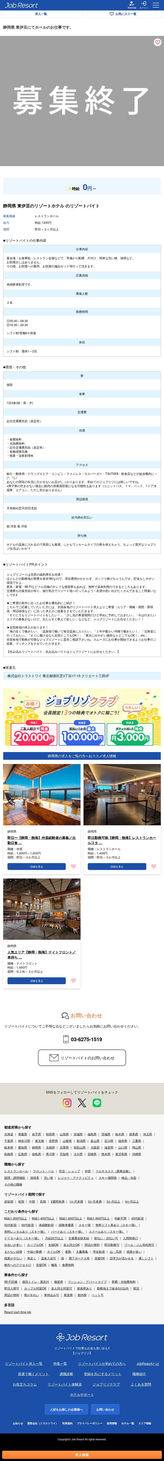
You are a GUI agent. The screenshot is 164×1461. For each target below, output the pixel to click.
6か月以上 (132, 1201)
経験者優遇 (66, 1225)
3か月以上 (113, 1201)
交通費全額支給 (78, 1238)
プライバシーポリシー (89, 1423)
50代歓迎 (10, 1225)
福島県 (92, 1134)
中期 (32, 1201)
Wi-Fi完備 (10, 1281)
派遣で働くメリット (33, 1373)
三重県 (136, 1141)
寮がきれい (31, 1295)
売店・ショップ (69, 1171)
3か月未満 (95, 1201)
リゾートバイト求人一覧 (23, 1363)
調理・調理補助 (14, 1178)
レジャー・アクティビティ (76, 1178)
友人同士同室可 (61, 1288)
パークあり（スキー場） (67, 1231)
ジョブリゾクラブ (106, 1384)
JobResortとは (148, 1363)
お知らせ (18, 1423)
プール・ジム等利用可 (139, 1245)
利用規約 (67, 1423)
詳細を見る (36, 866)
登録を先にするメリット (103, 1373)
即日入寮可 (11, 1288)
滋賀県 (108, 1147)
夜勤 (68, 1251)
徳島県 (36, 1154)
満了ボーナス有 (79, 1258)
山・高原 (116, 1251)
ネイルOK (53, 1251)
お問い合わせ (105, 1409)
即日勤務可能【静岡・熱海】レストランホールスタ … (122, 840)
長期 (43, 1201)
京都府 (50, 1147)
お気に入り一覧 (126, 14)
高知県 (64, 1154)
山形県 (64, 1134)
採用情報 (112, 1423)
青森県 (22, 1134)
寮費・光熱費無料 (124, 1281)
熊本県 (105, 1154)
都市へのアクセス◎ (17, 1265)
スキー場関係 (108, 1178)
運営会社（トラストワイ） (42, 1423)
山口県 (122, 1147)
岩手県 (36, 1134)
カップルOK (35, 1245)
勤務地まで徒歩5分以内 (113, 1288)
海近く (31, 1258)
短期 (21, 1201)
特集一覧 (60, 1363)
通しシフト (146, 1258)
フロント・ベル (43, 1171)
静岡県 (36, 1147)
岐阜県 (8, 1147)
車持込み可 (51, 1295)
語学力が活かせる (122, 1258)
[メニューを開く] (156, 5)
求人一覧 (41, 14)
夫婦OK (53, 1245)
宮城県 (78, 1134)
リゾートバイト (85, 205)
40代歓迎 (137, 1218)
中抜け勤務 (34, 1251)
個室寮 (58, 1281)
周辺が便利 (92, 1245)
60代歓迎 (28, 1225)
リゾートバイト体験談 (65, 1384)
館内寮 (82, 1295)
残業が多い (134, 1251)
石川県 (108, 1141)
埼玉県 (147, 1134)
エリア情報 (144, 1423)
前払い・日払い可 (106, 1238)
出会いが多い (13, 1245)
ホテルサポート (82, 1394)
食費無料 (68, 1265)
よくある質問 (141, 1384)
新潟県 (81, 1141)
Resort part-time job (17, 1312)
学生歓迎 (99, 1251)
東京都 (39, 1141)
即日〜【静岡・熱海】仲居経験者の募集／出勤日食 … (41, 840)
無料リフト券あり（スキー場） (116, 1225)
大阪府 (95, 1147)
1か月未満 (76, 1201)
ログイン (143, 7)
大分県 (78, 1154)
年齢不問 (120, 1218)
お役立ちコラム (25, 1384)
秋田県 (50, 1134)
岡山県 (136, 1147)
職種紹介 (139, 1373)
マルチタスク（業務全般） (114, 1171)
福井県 (122, 1141)
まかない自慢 (13, 1251)
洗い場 (48, 1178)
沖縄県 (136, 1154)
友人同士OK (71, 1245)
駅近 (136, 1288)
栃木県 (119, 1134)
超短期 (8, 1201)
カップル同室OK (35, 1288)
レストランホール (16, 1171)
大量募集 (82, 1251)
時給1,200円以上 (15, 1218)
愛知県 (22, 1147)
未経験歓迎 (46, 1225)
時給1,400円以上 (43, 1218)
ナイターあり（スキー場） (22, 1238)
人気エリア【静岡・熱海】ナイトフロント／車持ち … (41, 955)
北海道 (8, 1134)
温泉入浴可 (48, 1258)
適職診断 (66, 1373)
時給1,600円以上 (70, 1218)
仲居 (88, 1171)
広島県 (22, 1154)
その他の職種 (13, 1184)
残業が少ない (13, 1258)
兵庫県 (64, 1147)
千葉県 (8, 1141)
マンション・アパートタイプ (87, 1281)
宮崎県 (92, 1154)
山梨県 (67, 1141)
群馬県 (133, 1134)
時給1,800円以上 (98, 1218)
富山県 (95, 1141)
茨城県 (105, 1134)
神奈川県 (24, 1141)
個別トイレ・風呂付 (35, 1281)
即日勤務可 (111, 1245)
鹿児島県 (121, 1154)
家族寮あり (84, 1288)
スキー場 (85, 1225)
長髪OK (41, 1265)
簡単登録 (132, 7)
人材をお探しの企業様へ (66, 1409)
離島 (54, 1265)
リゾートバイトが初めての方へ (102, 1363)
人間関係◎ (130, 1238)
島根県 (8, 1154)
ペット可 (98, 1295)
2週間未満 (57, 1201)
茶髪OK (100, 1258)
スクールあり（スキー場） (107, 1231)
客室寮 (68, 1295)
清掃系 (34, 1178)
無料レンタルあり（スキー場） (25, 1231)
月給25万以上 (54, 1238)
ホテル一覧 (127, 1423)
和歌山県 (80, 1147)
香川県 (50, 1154)
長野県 (53, 1141)
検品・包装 (129, 1178)
